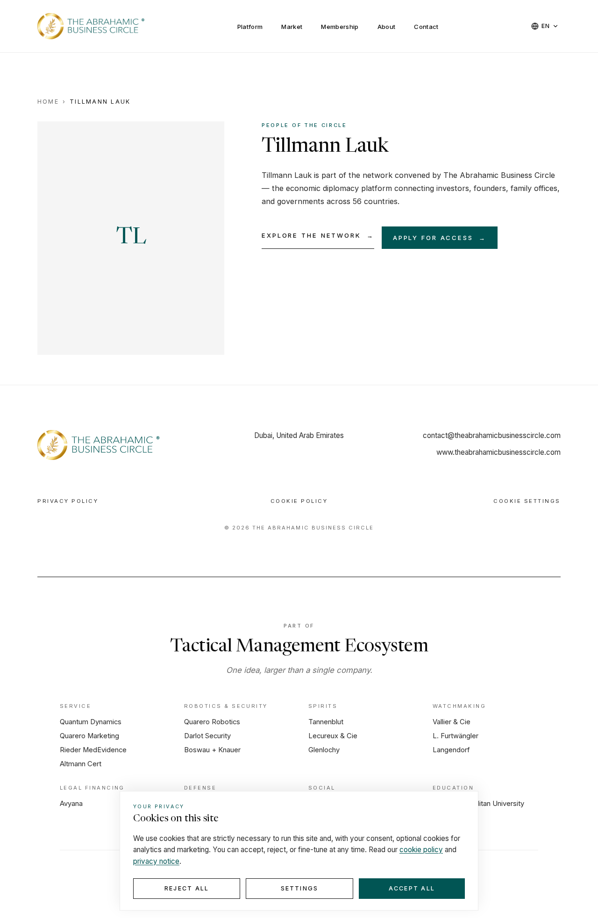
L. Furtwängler (455, 736)
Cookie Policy (299, 501)
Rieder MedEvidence (93, 750)
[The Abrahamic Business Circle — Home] (91, 26)
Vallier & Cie (451, 722)
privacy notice (156, 861)
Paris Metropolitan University (478, 803)
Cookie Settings (527, 501)
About (386, 26)
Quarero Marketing (89, 736)
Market (291, 26)
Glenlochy (324, 750)
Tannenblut (325, 722)
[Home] (99, 445)
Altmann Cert (80, 764)
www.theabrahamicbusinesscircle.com (498, 452)
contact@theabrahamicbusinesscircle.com (492, 435)
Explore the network (318, 235)
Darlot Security (207, 736)
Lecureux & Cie (332, 736)
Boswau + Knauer (212, 750)
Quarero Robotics (212, 722)
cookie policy (421, 849)
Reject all (186, 888)
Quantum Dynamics (90, 722)
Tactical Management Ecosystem (299, 647)
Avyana (71, 803)
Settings (300, 888)
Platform (250, 26)
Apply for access (439, 237)
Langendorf (451, 750)
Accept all (412, 888)
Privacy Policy (67, 501)
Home (48, 101)
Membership (339, 26)
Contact (426, 26)
